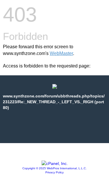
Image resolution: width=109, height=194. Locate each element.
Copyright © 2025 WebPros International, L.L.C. (54, 168)
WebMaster (61, 53)
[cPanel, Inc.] (55, 163)
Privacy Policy (54, 172)
